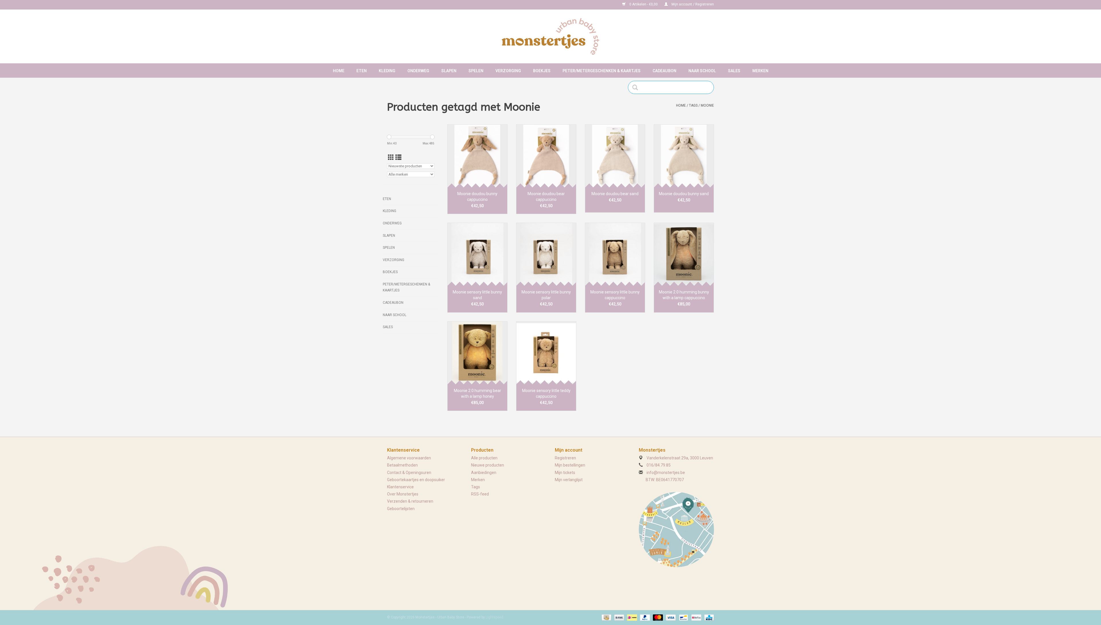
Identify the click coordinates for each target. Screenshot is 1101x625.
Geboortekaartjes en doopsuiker (416, 479)
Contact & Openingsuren (409, 472)
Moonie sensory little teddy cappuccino (546, 393)
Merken (760, 70)
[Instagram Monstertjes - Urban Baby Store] (411, 4)
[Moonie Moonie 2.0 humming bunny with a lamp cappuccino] (684, 254)
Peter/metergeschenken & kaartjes (602, 70)
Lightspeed (494, 617)
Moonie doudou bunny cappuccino (477, 196)
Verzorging (508, 70)
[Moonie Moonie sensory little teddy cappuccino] (546, 352)
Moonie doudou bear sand (615, 193)
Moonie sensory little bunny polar (546, 295)
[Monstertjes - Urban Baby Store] (550, 36)
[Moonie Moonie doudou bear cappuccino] (546, 155)
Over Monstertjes (402, 494)
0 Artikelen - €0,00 (643, 4)
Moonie (707, 105)
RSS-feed (480, 494)
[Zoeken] (637, 87)
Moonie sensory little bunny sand (477, 295)
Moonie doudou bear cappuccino (546, 196)
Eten (361, 70)
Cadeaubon (664, 70)
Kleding (387, 70)
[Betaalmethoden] (606, 618)
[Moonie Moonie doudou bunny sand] (684, 155)
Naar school (702, 70)
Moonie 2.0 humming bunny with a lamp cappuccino (684, 295)
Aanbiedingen (483, 472)
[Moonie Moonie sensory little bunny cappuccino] (615, 254)
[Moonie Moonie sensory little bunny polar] (546, 254)
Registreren (565, 458)
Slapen (448, 70)
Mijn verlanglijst (569, 479)
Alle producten (484, 458)
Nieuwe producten (487, 465)
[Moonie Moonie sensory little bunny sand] (477, 254)
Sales (734, 70)
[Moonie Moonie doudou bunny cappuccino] (477, 155)
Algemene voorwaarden (409, 458)
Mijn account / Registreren (692, 4)
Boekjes (541, 70)
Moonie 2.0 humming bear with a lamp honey (477, 393)
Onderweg (418, 70)
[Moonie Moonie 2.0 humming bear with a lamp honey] (477, 352)
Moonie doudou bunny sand (684, 193)
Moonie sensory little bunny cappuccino (615, 295)
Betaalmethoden (402, 465)
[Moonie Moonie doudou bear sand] (615, 155)
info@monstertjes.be (666, 472)
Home (338, 70)
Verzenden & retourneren (410, 501)
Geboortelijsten (401, 508)
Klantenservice (400, 487)
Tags (693, 105)
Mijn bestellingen (570, 465)
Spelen (475, 70)
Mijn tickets (565, 472)
